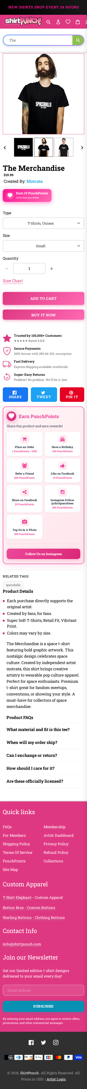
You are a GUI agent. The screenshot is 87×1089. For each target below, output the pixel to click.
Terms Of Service (17, 852)
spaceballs (13, 585)
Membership (54, 826)
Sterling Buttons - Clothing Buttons (34, 917)
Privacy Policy (56, 843)
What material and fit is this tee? (38, 729)
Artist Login (56, 1079)
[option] (23, 147)
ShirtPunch (29, 1073)
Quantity (10, 258)
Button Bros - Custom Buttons (29, 907)
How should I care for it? (30, 768)
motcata (34, 181)
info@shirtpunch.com (22, 944)
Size (6, 235)
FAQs (7, 826)
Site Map (10, 869)
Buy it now (43, 315)
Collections (53, 860)
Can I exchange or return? (31, 755)
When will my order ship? (31, 742)
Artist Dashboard (59, 835)
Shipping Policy (16, 843)
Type (7, 212)
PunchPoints (14, 860)
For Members (14, 835)
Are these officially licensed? (34, 781)
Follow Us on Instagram (43, 554)
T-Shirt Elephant (17, 897)
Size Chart (13, 280)
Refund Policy (56, 852)
